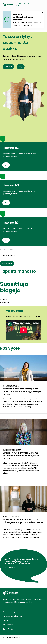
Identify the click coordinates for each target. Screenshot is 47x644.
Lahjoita (8, 67)
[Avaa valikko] (43, 4)
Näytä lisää (7, 263)
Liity (20, 67)
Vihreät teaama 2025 (22, 4)
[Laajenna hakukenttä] (37, 5)
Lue (6, 165)
